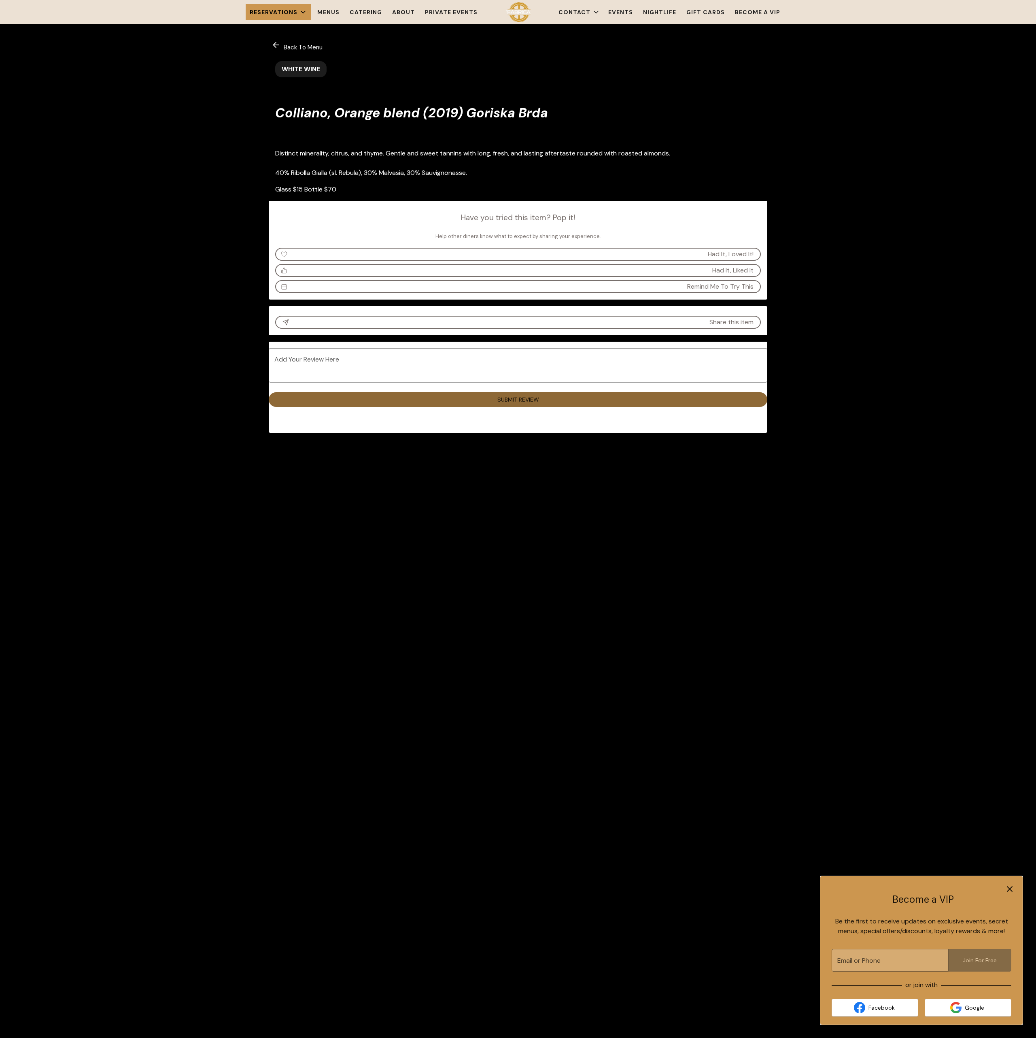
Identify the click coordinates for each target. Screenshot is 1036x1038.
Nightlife (659, 12)
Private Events (451, 12)
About (403, 12)
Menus (328, 12)
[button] (278, 12)
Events (620, 12)
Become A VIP (757, 12)
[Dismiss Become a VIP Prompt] (1009, 889)
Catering (366, 12)
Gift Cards (705, 12)
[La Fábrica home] (518, 12)
